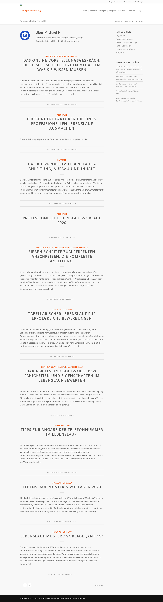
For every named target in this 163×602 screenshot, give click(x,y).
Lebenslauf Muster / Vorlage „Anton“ (61, 536)
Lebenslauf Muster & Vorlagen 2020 (62, 486)
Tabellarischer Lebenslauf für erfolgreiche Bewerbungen (62, 316)
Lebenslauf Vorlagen (62, 309)
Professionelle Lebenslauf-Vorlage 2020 (62, 220)
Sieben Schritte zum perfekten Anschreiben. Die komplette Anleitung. (62, 256)
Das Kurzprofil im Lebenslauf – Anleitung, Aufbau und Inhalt (62, 166)
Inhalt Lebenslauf (74, 367)
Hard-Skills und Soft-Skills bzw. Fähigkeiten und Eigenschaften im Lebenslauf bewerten (62, 376)
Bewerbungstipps (44, 247)
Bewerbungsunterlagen (57, 56)
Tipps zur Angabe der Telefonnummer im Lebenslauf (62, 432)
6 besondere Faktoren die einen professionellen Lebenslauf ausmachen (62, 123)
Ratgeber (74, 56)
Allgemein (62, 115)
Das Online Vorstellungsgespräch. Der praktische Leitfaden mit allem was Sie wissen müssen (62, 65)
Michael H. (72, 104)
